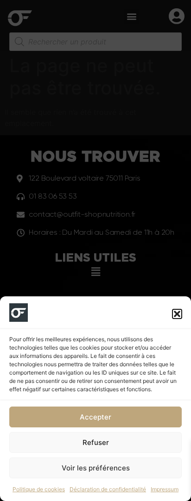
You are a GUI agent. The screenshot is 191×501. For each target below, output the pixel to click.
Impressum (164, 489)
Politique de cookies (39, 489)
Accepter (95, 417)
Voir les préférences (96, 467)
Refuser (96, 442)
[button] (177, 314)
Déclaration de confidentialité (108, 489)
